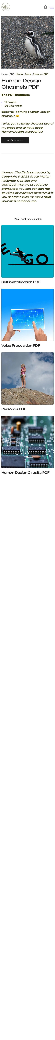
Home (4, 74)
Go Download (15, 140)
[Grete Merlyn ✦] (5, 7)
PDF (12, 74)
